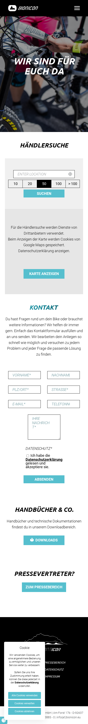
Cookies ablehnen (24, 711)
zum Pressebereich (44, 587)
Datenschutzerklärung (27, 682)
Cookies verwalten (25, 703)
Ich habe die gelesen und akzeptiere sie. (44, 461)
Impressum (52, 676)
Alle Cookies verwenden (25, 695)
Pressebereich (54, 662)
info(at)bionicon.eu (69, 717)
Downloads (46, 540)
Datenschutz (39, 448)
